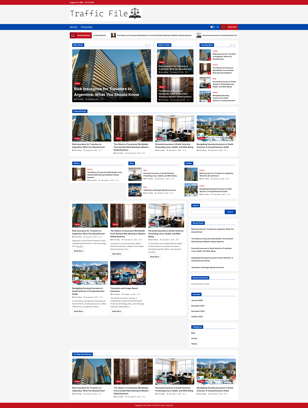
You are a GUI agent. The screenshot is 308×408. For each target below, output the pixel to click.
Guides (162, 62)
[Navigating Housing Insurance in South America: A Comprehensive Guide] (216, 128)
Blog (214, 65)
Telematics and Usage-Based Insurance (205, 96)
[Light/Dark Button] (212, 27)
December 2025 (197, 306)
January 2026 (197, 300)
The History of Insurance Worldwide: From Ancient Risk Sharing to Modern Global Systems (128, 35)
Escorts (80, 246)
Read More (79, 251)
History (77, 78)
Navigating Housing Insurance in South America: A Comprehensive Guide (205, 82)
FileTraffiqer (80, 99)
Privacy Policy (87, 27)
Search (196, 205)
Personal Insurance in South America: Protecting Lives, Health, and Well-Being (209, 35)
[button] (217, 27)
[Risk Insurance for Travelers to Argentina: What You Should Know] (91, 128)
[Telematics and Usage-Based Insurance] (128, 273)
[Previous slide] (146, 44)
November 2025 (198, 311)
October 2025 (197, 317)
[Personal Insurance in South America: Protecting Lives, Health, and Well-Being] (174, 128)
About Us (73, 27)
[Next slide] (149, 44)
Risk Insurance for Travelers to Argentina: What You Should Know (191, 174)
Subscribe (232, 27)
